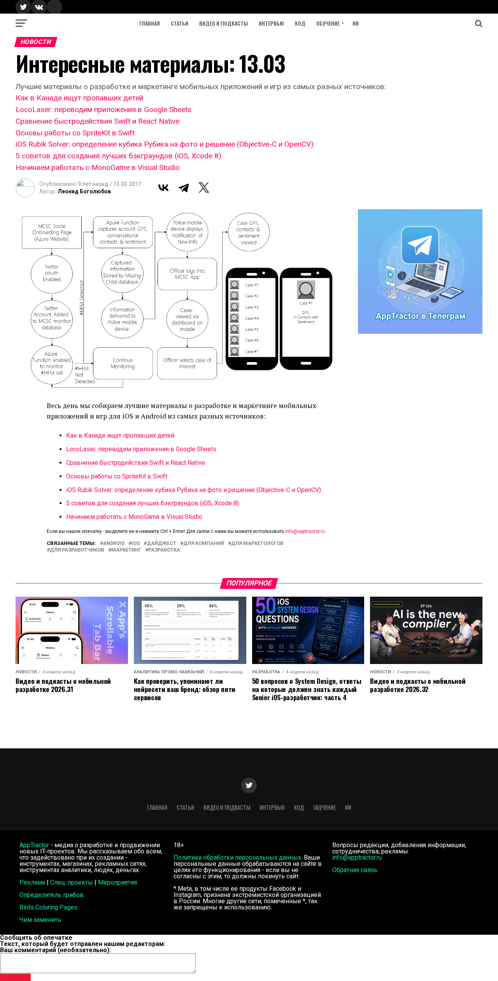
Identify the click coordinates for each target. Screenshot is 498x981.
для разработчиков (77, 550)
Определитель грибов (51, 895)
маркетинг (126, 550)
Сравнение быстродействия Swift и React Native (97, 121)
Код (300, 23)
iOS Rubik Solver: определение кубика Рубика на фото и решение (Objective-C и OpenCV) (165, 144)
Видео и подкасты (223, 23)
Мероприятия (117, 882)
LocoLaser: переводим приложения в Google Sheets (103, 109)
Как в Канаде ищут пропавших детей (79, 97)
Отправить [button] (15, 977)
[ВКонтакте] (163, 187)
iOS (136, 543)
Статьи (179, 23)
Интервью (271, 23)
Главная (149, 23)
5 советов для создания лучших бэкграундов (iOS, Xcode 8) (118, 155)
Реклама (32, 882)
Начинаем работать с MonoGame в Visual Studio (98, 167)
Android (113, 543)
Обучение (328, 23)
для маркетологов (257, 543)
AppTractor (34, 845)
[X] (204, 187)
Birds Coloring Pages (48, 907)
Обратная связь (354, 870)
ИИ (355, 23)
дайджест (161, 543)
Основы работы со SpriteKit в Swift (75, 132)
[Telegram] (183, 187)
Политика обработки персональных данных (237, 857)
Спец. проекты (71, 882)
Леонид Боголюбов (84, 191)
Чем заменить (40, 919)
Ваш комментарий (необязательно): (55, 950)
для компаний (203, 543)
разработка (164, 550)
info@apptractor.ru (305, 531)
